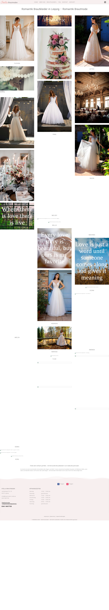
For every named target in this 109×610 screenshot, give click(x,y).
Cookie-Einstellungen (60, 516)
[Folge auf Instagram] (105, 2)
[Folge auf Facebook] (58, 484)
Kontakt (65, 2)
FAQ (59, 2)
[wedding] (17, 90)
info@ (9, 496)
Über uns (42, 2)
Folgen (62, 484)
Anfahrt (72, 2)
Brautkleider (51, 2)
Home (36, 2)
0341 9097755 (5, 498)
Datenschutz (52, 516)
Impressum (46, 516)
